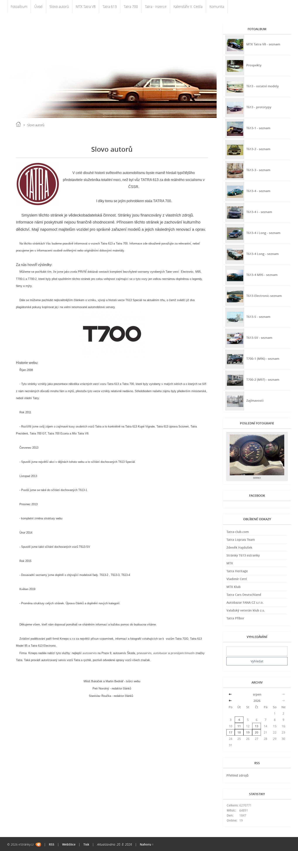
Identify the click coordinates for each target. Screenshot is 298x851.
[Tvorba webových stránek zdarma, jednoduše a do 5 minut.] (38, 844)
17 (230, 732)
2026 (256, 701)
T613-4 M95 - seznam (261, 275)
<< (230, 694)
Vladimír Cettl (236, 579)
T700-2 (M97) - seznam (262, 379)
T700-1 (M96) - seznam (262, 359)
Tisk (86, 844)
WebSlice (68, 844)
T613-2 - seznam (258, 149)
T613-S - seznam (258, 317)
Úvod (38, 6)
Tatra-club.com (237, 532)
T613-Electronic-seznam (264, 296)
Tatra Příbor (235, 618)
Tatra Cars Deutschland (243, 595)
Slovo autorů (59, 6)
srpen (257, 694)
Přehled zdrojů (237, 775)
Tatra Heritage (237, 571)
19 (248, 732)
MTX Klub (233, 587)
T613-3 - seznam (258, 170)
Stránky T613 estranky (243, 555)
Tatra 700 (131, 6)
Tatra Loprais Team (240, 539)
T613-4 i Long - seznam (263, 233)
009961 (257, 477)
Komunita (216, 6)
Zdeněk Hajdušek (239, 547)
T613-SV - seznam (259, 338)
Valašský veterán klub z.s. (245, 610)
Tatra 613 (110, 6)
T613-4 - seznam (258, 191)
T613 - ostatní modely (262, 86)
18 (239, 732)
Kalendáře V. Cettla (187, 6)
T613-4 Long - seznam (262, 254)
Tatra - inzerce (155, 6)
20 (256, 732)
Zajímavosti (255, 400)
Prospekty (254, 65)
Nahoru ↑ (147, 844)
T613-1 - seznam (258, 128)
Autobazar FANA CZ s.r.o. (245, 602)
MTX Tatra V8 (86, 6)
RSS (51, 844)
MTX (229, 563)
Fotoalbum (19, 6)
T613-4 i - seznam (259, 212)
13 (256, 726)
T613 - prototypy (258, 107)
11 (239, 726)
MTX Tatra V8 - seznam (263, 44)
